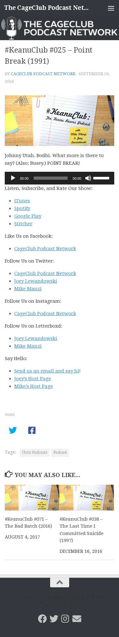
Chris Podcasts (34, 452)
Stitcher (23, 224)
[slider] (102, 177)
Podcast (60, 452)
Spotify (22, 208)
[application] (59, 178)
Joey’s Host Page (32, 378)
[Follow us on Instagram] (65, 618)
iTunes (22, 201)
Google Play (27, 216)
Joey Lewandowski (35, 281)
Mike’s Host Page (33, 386)
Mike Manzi (28, 289)
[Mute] (88, 178)
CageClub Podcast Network (43, 73)
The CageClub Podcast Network (47, 7)
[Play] (13, 178)
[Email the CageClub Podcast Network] (76, 618)
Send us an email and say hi (46, 371)
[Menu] (111, 8)
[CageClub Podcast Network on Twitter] (54, 618)
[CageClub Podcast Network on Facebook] (42, 618)
